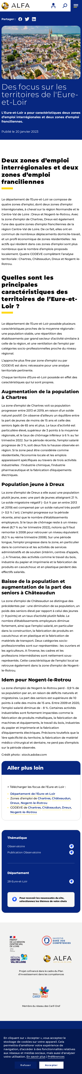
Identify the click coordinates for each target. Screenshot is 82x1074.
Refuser (25, 1065)
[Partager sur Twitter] (27, 20)
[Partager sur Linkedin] (34, 20)
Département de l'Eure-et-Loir (32, 794)
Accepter (51, 1065)
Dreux (14, 803)
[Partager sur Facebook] (20, 20)
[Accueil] (15, 6)
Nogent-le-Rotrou (34, 803)
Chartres (44, 798)
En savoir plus (36, 1056)
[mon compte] (53, 5)
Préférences (56, 1056)
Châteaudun (61, 798)
